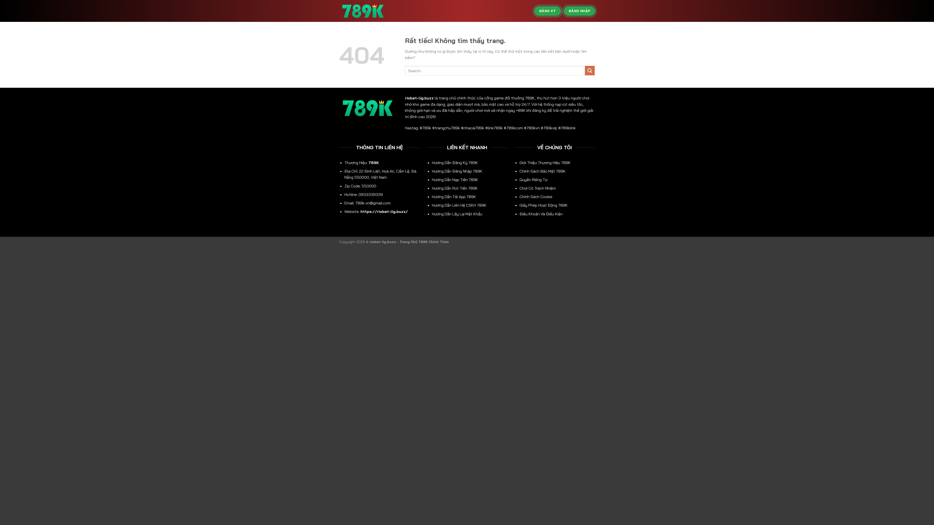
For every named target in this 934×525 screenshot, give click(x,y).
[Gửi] (590, 70)
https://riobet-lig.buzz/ (384, 211)
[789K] (363, 11)
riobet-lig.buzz (419, 98)
